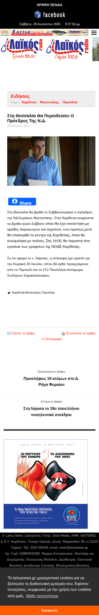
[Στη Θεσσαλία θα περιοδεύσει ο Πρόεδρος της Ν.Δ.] (51, 161)
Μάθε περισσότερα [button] (42, 596)
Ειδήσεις (20, 96)
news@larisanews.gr (73, 547)
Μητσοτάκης (49, 102)
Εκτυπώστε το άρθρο (80, 333)
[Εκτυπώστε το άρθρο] (63, 333)
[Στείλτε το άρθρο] (9, 333)
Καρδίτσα (29, 102)
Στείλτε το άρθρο (23, 333)
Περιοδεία (70, 102)
